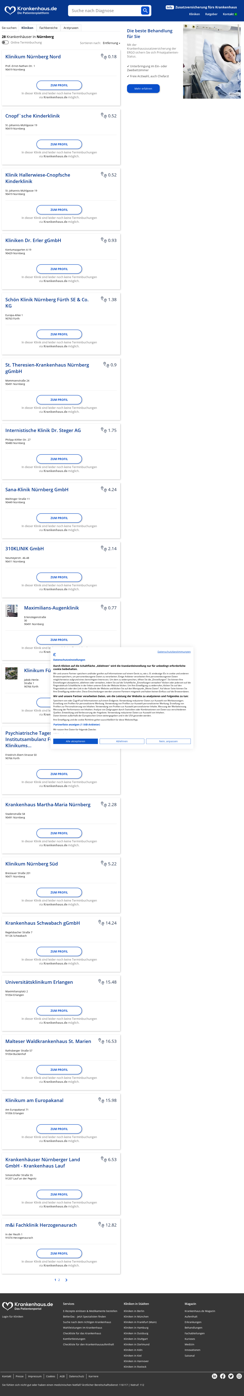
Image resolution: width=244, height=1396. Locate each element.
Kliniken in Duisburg (136, 1333)
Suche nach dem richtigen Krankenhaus (87, 1322)
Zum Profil (59, 85)
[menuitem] (194, 14)
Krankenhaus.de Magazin (200, 1311)
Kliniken (194, 14)
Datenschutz (76, 1376)
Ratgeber (211, 14)
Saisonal (190, 1355)
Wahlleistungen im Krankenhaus (82, 1327)
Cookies (50, 1376)
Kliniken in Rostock (135, 1366)
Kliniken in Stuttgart (136, 1339)
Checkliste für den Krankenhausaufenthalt (88, 1344)
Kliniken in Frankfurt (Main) (140, 1322)
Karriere (93, 1376)
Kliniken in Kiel (133, 1355)
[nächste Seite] (65, 1279)
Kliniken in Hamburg (136, 1327)
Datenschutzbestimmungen (174, 651)
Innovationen (192, 1350)
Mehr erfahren (143, 88)
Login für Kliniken (12, 1316)
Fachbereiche (48, 28)
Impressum (35, 1376)
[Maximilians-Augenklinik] (11, 611)
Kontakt (229, 14)
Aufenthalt (191, 1316)
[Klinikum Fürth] (11, 673)
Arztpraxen (71, 28)
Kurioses (190, 1339)
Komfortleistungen (74, 1339)
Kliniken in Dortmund (137, 1344)
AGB (62, 1376)
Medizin (189, 1344)
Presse (20, 1376)
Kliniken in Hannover (136, 1361)
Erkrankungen (193, 1322)
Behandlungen (193, 1327)
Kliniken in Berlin (134, 1311)
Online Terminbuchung (26, 42)
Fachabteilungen (195, 1333)
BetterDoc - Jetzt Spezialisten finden (84, 1316)
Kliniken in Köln (133, 1350)
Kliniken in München (136, 1316)
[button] (110, 43)
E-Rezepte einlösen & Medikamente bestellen (90, 1311)
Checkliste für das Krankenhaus (82, 1333)
